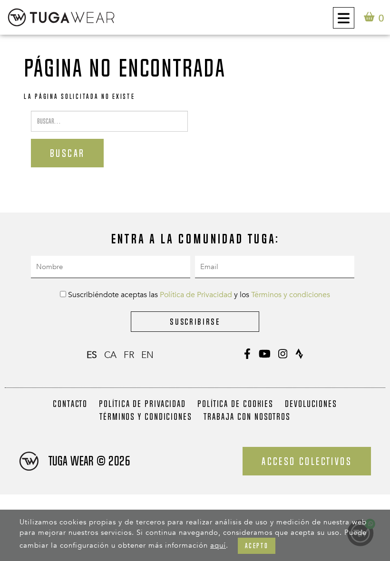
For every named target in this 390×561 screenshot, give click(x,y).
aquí (218, 545)
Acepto (256, 545)
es (92, 355)
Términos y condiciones (290, 295)
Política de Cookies (235, 403)
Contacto (70, 403)
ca (110, 355)
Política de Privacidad (196, 295)
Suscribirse (195, 321)
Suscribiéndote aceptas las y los (198, 295)
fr (129, 355)
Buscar (67, 153)
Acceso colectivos (307, 461)
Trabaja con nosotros (247, 416)
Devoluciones (311, 403)
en (147, 355)
